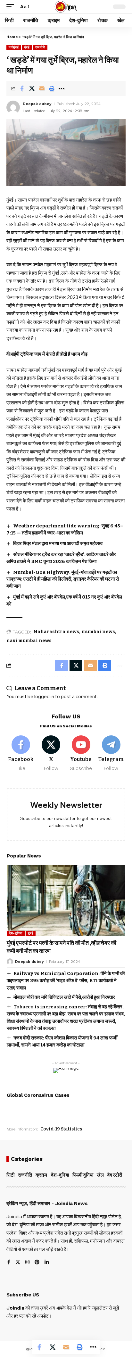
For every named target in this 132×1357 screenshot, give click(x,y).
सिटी (10, 1175)
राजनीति (40, 47)
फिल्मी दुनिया (82, 1175)
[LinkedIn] (47, 1262)
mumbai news (98, 631)
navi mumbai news (29, 640)
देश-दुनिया (15, 933)
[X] (51, 753)
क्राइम (41, 1175)
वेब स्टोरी (114, 1175)
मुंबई (27, 47)
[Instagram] (27, 1262)
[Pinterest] (37, 1262)
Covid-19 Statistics (61, 1129)
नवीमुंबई (14, 47)
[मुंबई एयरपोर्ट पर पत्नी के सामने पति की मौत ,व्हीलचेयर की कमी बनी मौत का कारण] (66, 900)
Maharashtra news (56, 631)
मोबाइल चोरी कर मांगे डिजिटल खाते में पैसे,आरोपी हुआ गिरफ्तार (64, 997)
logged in (44, 696)
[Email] (41, 88)
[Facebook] (21, 753)
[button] (11, 7)
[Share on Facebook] (21, 88)
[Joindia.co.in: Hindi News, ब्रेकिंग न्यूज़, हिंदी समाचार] (66, 6)
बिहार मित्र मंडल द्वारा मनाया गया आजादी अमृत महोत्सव (58, 543)
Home (12, 37)
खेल (100, 1175)
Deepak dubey (37, 104)
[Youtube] (81, 753)
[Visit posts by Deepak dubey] (13, 107)
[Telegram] (111, 753)
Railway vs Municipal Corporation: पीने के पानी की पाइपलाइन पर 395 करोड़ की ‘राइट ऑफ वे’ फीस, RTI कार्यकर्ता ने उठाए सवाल (66, 981)
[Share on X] (31, 88)
